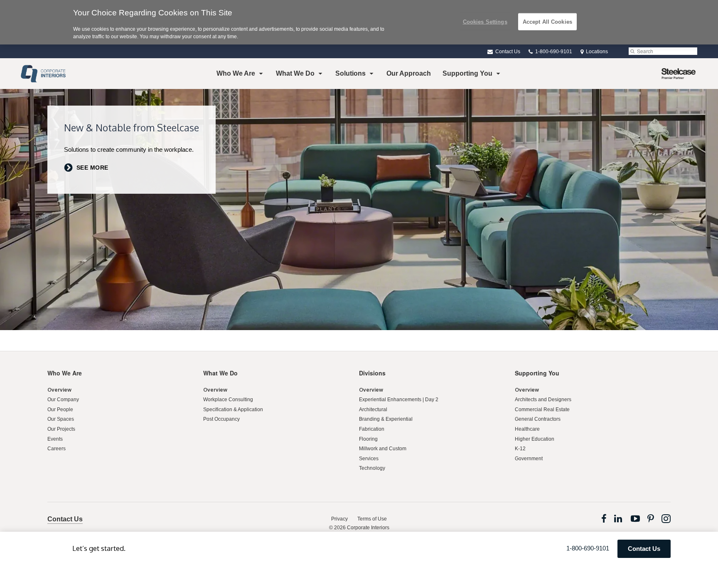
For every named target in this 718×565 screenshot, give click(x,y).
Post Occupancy (221, 419)
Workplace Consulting (228, 399)
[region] (359, 22)
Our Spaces (60, 419)
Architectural (373, 409)
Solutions (350, 73)
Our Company (63, 399)
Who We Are (235, 73)
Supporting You (467, 73)
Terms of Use (372, 519)
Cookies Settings (485, 21)
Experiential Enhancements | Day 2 (398, 399)
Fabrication (371, 429)
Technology (372, 468)
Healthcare (527, 429)
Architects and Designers (543, 399)
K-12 (520, 449)
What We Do (295, 73)
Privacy (339, 519)
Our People (60, 409)
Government (529, 458)
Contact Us (507, 51)
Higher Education (534, 439)
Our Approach (408, 73)
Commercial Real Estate (542, 409)
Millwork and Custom (382, 449)
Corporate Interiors (368, 527)
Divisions (372, 373)
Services (369, 458)
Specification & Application (233, 409)
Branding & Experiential (386, 419)
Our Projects (61, 429)
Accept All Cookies (547, 21)
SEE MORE (92, 168)
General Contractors (538, 419)
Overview (59, 390)
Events (55, 439)
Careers (56, 449)
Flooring (368, 439)
